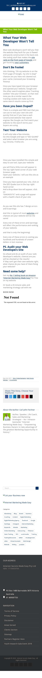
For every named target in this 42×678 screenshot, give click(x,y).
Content (15, 517)
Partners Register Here (14, 639)
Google (33, 520)
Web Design (30, 378)
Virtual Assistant (15, 541)
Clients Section (10, 629)
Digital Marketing (21, 378)
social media (25, 534)
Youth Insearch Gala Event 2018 (18, 643)
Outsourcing (21, 531)
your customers (22, 62)
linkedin (15, 527)
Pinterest (30, 531)
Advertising (7, 513)
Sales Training (8, 534)
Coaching (7, 517)
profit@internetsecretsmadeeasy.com (23, 5)
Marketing (24, 527)
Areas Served (10, 625)
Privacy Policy (10, 616)
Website (5, 380)
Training (34, 534)
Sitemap (8, 634)
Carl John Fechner (27, 410)
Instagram (16, 524)
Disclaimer (9, 620)
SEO (17, 534)
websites (30, 213)
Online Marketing (9, 531)
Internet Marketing (27, 524)
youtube (21, 544)
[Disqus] (21, 460)
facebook (25, 520)
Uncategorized (30, 538)
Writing (14, 544)
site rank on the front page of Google (19, 58)
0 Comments (13, 380)
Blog (14, 378)
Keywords (7, 527)
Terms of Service (11, 611)
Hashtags (7, 524)
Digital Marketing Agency (11, 520)
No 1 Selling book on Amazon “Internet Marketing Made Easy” (19, 276)
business (29, 513)
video (6, 541)
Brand (21, 513)
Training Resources (10, 538)
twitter (21, 538)
